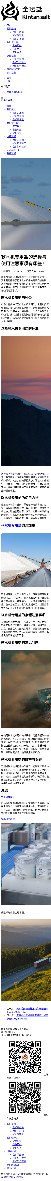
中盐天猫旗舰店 (15, 92)
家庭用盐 (17, 45)
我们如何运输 (19, 66)
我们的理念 (18, 35)
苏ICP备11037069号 (13, 1177)
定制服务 (17, 52)
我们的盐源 (18, 59)
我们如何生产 (19, 62)
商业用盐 (17, 49)
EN (8, 81)
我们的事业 (18, 39)
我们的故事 (18, 32)
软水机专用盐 (11, 525)
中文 (9, 78)
